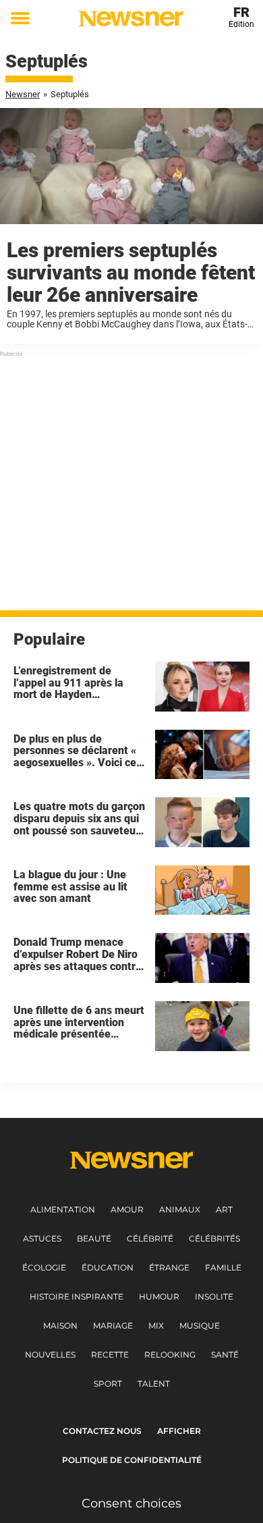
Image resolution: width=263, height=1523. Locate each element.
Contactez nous (102, 1431)
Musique (199, 1325)
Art (224, 1209)
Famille (223, 1267)
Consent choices (131, 1503)
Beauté (94, 1238)
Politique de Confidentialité (132, 1460)
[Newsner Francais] (131, 18)
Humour (159, 1296)
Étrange (169, 1267)
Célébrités (214, 1238)
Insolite (214, 1296)
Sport (108, 1384)
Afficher (179, 1431)
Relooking (170, 1355)
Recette (110, 1355)
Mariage (113, 1325)
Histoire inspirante (76, 1296)
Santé (225, 1355)
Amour (127, 1209)
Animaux (179, 1209)
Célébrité (150, 1238)
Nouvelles (50, 1355)
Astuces (42, 1238)
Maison (60, 1325)
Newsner (22, 94)
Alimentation (62, 1209)
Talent (154, 1384)
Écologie (44, 1267)
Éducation (108, 1267)
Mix (156, 1325)
